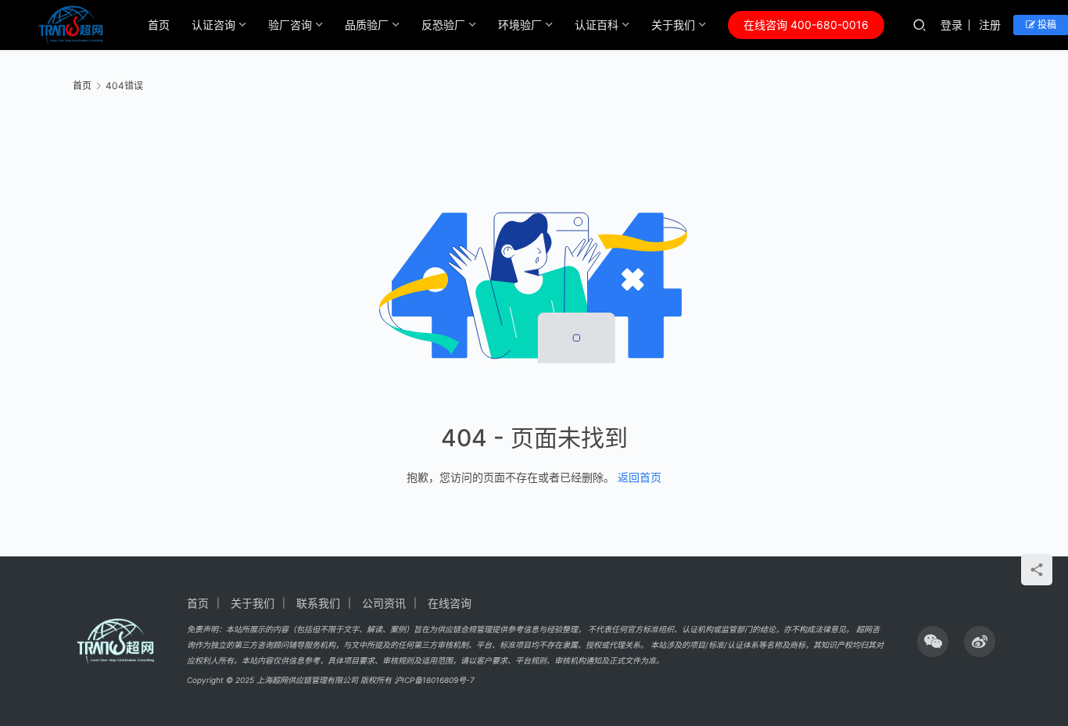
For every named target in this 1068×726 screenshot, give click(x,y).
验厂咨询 (290, 24)
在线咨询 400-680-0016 (806, 24)
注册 (990, 24)
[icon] (932, 641)
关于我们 (673, 24)
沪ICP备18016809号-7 (434, 680)
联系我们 (318, 603)
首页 (159, 24)
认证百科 (596, 24)
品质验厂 (367, 24)
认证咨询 (213, 24)
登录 (951, 24)
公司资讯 (384, 603)
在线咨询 (449, 603)
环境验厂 (520, 24)
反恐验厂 (443, 24)
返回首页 (639, 477)
